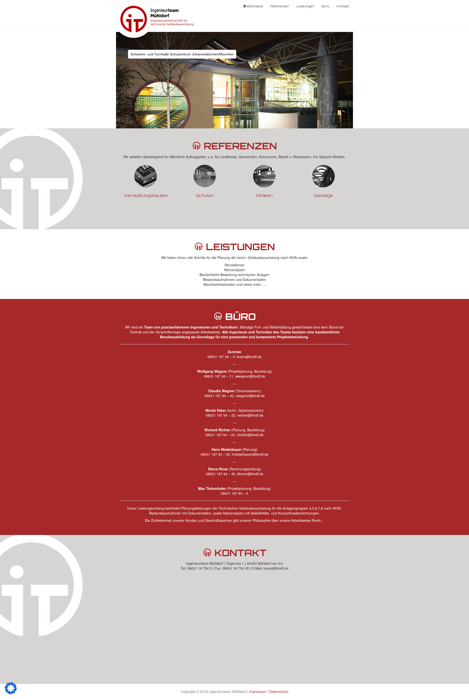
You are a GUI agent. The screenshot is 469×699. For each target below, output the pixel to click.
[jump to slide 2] (232, 123)
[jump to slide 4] (241, 123)
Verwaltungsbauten (146, 195)
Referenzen (279, 6)
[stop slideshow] (247, 123)
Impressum (257, 691)
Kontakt (343, 6)
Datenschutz (278, 691)
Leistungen (305, 6)
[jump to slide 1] (227, 123)
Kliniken (264, 195)
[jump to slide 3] (236, 123)
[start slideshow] (222, 123)
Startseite (254, 6)
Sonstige (323, 195)
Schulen (205, 195)
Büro (325, 6)
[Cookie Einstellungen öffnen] (11, 692)
